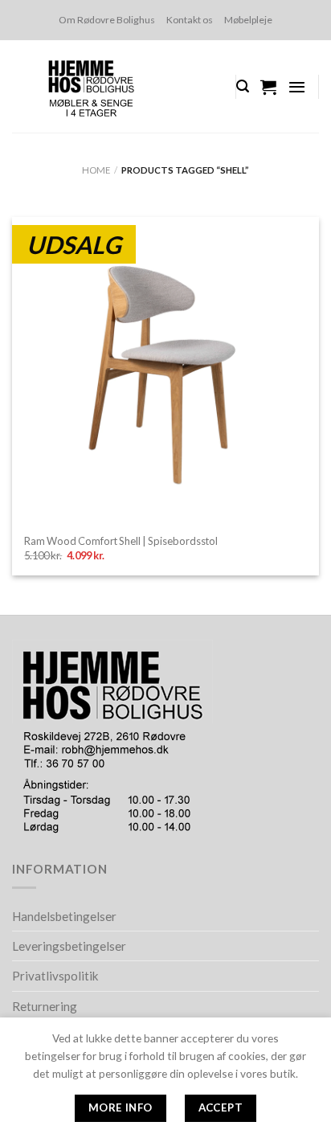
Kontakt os (189, 20)
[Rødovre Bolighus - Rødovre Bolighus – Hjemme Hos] (111, 86)
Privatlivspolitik (55, 975)
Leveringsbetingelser (69, 946)
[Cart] (268, 86)
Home (96, 170)
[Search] (242, 86)
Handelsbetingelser (64, 916)
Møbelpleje (248, 20)
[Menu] (297, 87)
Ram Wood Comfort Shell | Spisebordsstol (121, 540)
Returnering (44, 1006)
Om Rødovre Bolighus (107, 20)
